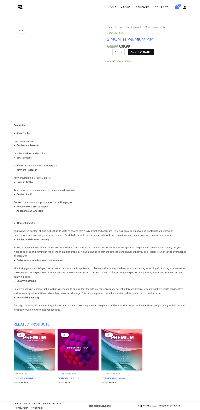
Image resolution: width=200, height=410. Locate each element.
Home (112, 7)
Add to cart (141, 51)
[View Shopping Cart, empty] (177, 7)
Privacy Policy (21, 407)
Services (143, 7)
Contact (161, 7)
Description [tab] (20, 125)
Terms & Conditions (51, 403)
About (126, 7)
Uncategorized (133, 27)
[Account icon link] (184, 7)
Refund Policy (36, 407)
